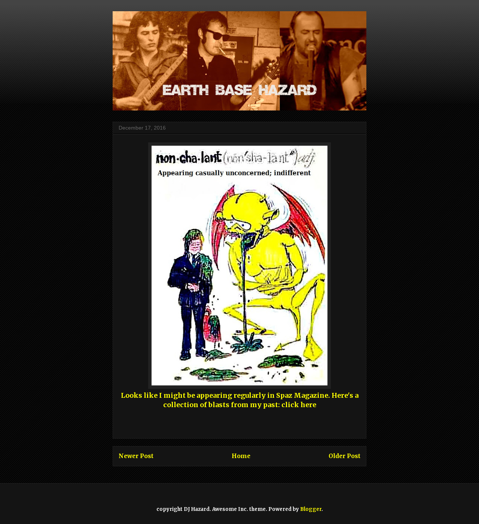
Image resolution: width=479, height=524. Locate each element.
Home (241, 456)
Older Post (344, 456)
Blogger (310, 509)
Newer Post (136, 456)
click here (298, 404)
